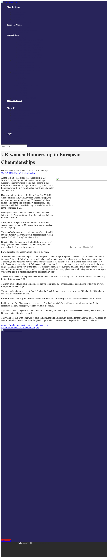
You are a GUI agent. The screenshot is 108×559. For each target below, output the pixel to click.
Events (15, 106)
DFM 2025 (22, 88)
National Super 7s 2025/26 (28, 45)
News (14, 103)
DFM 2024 (22, 90)
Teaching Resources (20, 32)
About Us (11, 108)
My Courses (17, 138)
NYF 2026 (22, 75)
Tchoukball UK (25, 543)
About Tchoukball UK (21, 111)
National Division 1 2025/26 (29, 43)
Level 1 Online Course (21, 27)
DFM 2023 (22, 93)
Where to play (18, 15)
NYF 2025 (22, 78)
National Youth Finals (21, 73)
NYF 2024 (22, 80)
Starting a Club (18, 17)
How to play (17, 10)
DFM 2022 (22, 96)
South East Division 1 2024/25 (30, 65)
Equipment (16, 20)
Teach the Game (14, 25)
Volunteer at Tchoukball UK (23, 128)
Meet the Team (18, 118)
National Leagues (19, 37)
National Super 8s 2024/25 (28, 53)
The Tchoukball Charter (21, 22)
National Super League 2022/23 (30, 58)
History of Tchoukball (21, 116)
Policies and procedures (27, 126)
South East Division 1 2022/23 (30, 70)
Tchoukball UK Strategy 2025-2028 (26, 113)
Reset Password (18, 141)
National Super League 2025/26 (30, 40)
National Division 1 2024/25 (29, 50)
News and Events (14, 101)
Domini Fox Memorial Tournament (26, 85)
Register (15, 136)
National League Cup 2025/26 (24, 98)
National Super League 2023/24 (30, 55)
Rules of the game (19, 12)
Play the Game (13, 7)
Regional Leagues (19, 60)
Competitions (13, 35)
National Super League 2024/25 (30, 48)
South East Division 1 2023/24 (30, 68)
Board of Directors (25, 123)
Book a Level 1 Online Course (24, 30)
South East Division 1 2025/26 (30, 63)
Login (9, 133)
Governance (17, 121)
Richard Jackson (29, 173)
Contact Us (16, 131)
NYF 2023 (22, 83)
